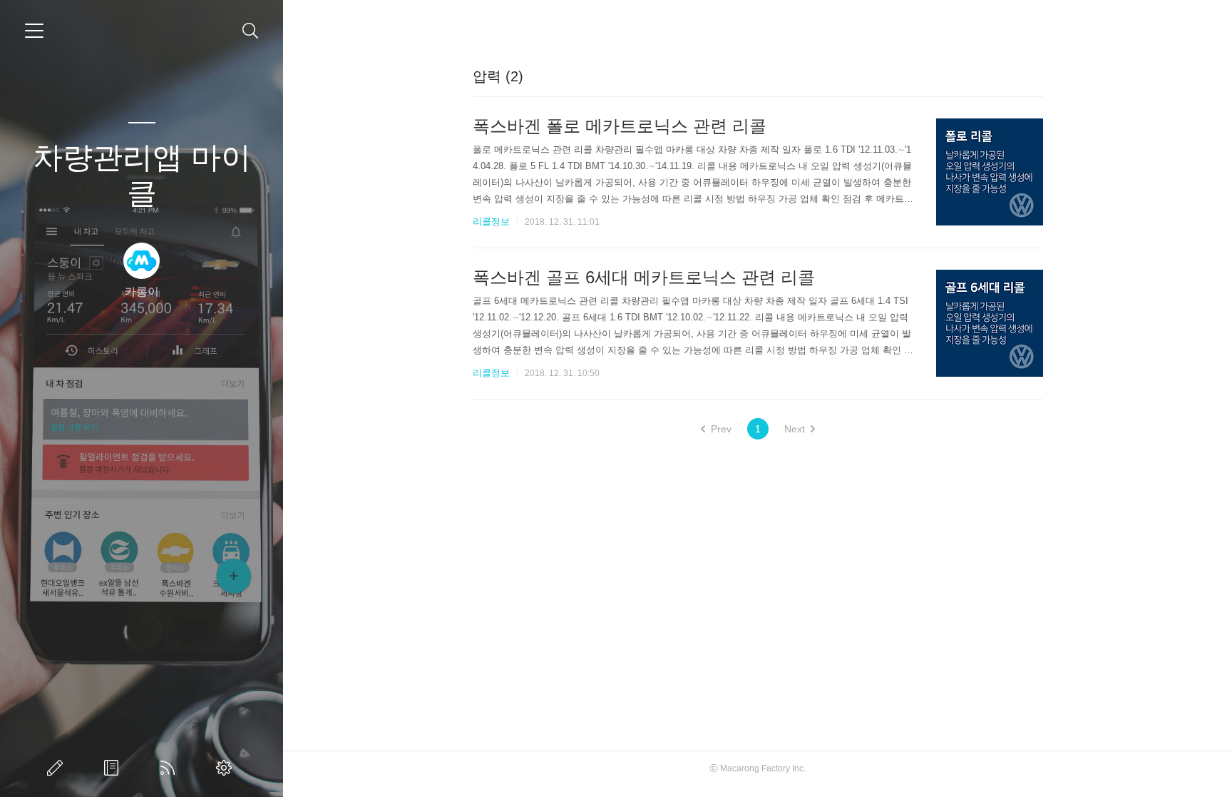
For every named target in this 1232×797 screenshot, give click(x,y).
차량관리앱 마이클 (142, 175)
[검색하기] (250, 31)
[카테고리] (34, 30)
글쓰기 (58, 767)
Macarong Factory (755, 768)
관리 (227, 767)
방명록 (114, 767)
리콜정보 (491, 221)
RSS (170, 767)
